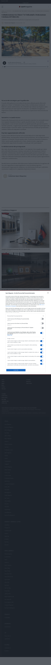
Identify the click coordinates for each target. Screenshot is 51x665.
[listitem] (25, 316)
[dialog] (25, 332)
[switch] (42, 319)
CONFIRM (15, 370)
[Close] (48, 293)
